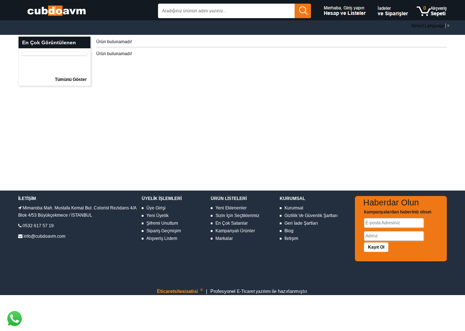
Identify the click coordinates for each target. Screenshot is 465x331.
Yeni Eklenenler (231, 208)
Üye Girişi (156, 208)
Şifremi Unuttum (162, 223)
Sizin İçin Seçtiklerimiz (237, 215)
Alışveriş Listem (161, 238)
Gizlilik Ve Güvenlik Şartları (310, 215)
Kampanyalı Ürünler (235, 230)
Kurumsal (293, 208)
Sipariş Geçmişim (163, 230)
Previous (16, 51)
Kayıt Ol (376, 247)
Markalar (224, 238)
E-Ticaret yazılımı (254, 291)
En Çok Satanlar (231, 223)
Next (93, 51)
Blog (289, 230)
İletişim (291, 238)
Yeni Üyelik (157, 215)
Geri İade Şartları (301, 223)
